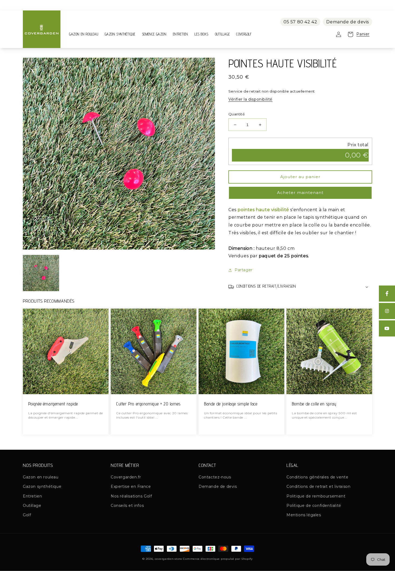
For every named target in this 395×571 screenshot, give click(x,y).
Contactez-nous (215, 477)
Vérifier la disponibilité (250, 99)
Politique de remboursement (316, 496)
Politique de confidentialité (313, 505)
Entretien (32, 496)
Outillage (32, 505)
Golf (27, 515)
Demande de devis (347, 21)
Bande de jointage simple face (230, 404)
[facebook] (387, 294)
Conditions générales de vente (317, 477)
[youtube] (387, 328)
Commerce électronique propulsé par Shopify (217, 559)
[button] (300, 287)
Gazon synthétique (42, 486)
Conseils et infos (127, 505)
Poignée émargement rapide (53, 404)
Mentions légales (303, 515)
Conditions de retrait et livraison (318, 486)
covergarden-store (168, 559)
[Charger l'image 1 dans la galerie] (41, 273)
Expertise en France (131, 486)
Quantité (236, 114)
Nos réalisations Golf (131, 496)
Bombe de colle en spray (314, 404)
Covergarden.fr (126, 477)
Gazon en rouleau (41, 477)
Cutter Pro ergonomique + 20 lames (148, 404)
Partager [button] (244, 270)
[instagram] (387, 311)
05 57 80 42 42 (300, 21)
